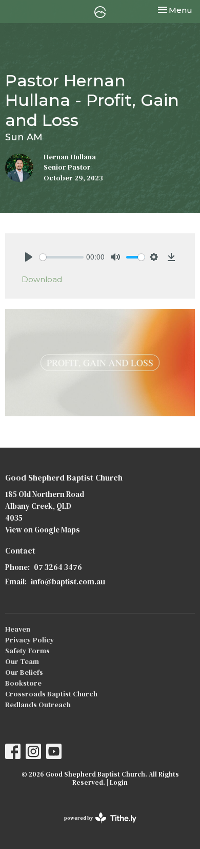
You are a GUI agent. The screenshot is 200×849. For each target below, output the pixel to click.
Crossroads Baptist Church (51, 694)
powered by (95, 827)
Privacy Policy (29, 640)
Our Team (22, 661)
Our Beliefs (24, 672)
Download (42, 279)
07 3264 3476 (58, 567)
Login (119, 782)
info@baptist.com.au (68, 581)
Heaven (17, 629)
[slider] (61, 257)
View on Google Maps (42, 529)
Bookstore (23, 683)
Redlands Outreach (38, 704)
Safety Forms (27, 650)
